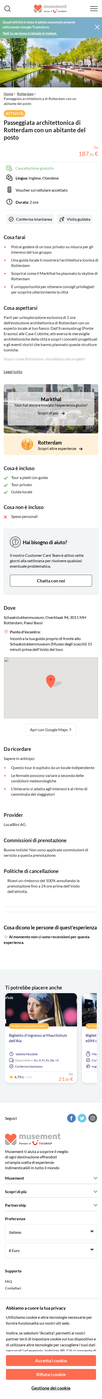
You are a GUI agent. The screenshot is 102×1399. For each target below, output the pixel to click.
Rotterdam (25, 94)
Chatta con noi (51, 580)
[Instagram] (92, 1118)
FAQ (8, 1281)
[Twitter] (81, 1118)
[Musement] (50, 9)
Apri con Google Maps (49, 729)
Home (8, 94)
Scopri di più (48, 413)
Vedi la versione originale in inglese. (29, 33)
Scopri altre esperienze (57, 448)
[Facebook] (71, 1118)
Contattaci (13, 1288)
